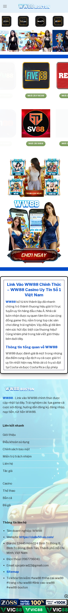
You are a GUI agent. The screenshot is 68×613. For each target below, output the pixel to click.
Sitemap (13, 571)
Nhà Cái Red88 (51, 96)
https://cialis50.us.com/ (36, 537)
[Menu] (5, 6)
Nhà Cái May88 (51, 143)
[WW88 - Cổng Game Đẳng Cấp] (34, 6)
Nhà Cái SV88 (17, 143)
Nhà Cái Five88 (17, 96)
